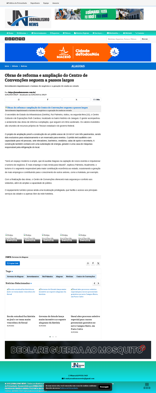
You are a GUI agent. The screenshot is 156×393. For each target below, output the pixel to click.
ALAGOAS (78, 66)
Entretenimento (39, 33)
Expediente (35, 3)
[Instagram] (6, 38)
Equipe (46, 3)
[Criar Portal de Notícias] (147, 386)
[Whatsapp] (9, 38)
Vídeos (67, 33)
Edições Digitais (82, 33)
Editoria (15, 66)
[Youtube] (16, 38)
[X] (20, 38)
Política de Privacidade (17, 3)
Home (10, 33)
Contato (140, 33)
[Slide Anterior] (94, 283)
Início (7, 66)
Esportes (55, 33)
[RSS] (23, 38)
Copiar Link (13, 263)
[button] (50, 337)
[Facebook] (13, 38)
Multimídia (113, 33)
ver (6, 234)
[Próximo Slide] (98, 283)
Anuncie (56, 3)
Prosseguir (104, 387)
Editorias (22, 33)
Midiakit (128, 33)
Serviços (98, 33)
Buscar (145, 39)
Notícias (24, 66)
